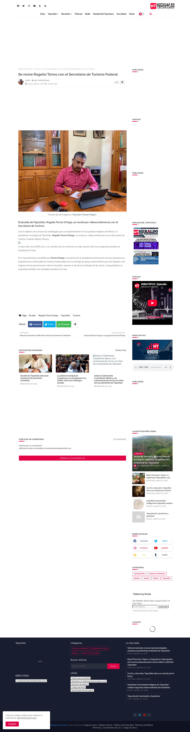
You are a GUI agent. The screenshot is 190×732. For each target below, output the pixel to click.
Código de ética (78, 687)
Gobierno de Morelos (157, 574)
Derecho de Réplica (144, 725)
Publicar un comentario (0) (72, 458)
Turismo (37, 69)
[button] (150, 14)
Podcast (78, 14)
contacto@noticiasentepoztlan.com (31, 681)
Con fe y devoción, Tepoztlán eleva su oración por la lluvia (158, 489)
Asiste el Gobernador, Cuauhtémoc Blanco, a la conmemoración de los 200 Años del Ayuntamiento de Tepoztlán (109, 379)
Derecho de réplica (80, 684)
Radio (87, 14)
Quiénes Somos (105, 725)
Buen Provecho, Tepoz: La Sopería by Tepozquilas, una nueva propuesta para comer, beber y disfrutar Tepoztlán (158, 479)
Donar (132, 14)
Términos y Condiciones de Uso (106, 728)
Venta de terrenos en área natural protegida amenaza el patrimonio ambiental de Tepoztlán (148, 649)
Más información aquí (26, 718)
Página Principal (25, 69)
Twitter (51, 324)
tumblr (164, 555)
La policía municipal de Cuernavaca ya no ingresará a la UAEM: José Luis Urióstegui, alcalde (71, 379)
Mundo (146, 578)
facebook (144, 541)
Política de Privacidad (124, 725)
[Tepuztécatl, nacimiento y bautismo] (138, 516)
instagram (144, 548)
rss (144, 555)
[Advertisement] (95, 40)
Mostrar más (121, 350)
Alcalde (32, 315)
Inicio (42, 14)
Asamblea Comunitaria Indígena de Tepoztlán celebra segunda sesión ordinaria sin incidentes (159, 504)
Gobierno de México (100, 649)
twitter (164, 541)
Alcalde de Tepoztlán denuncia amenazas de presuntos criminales (34, 378)
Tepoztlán (52, 14)
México (85, 653)
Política (156, 578)
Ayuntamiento (139, 574)
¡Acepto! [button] (12, 724)
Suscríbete (121, 14)
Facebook (37, 324)
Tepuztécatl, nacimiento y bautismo (157, 514)
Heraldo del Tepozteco (103, 14)
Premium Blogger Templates (55, 725)
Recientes (65, 14)
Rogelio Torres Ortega (48, 315)
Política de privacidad (81, 678)
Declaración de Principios (82, 690)
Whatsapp (65, 324)
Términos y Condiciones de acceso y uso (89, 681)
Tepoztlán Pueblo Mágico (84, 214)
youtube (164, 548)
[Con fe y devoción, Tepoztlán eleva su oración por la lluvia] (138, 491)
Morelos (137, 578)
